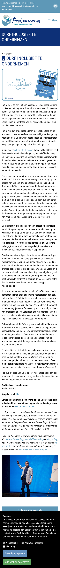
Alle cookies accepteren (17, 562)
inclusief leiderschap (34, 439)
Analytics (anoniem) (34, 542)
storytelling (52, 439)
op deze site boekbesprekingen (32, 449)
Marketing (10, 546)
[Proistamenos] (21, 20)
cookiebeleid (20, 536)
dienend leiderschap (14, 439)
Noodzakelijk (12, 542)
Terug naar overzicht (32, 510)
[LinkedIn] (55, 6)
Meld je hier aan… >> (24, 406)
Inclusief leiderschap (23, 150)
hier (18, 394)
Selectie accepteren (15, 553)
